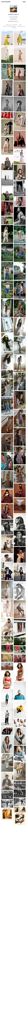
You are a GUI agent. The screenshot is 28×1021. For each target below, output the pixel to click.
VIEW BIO (14, 27)
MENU (24, 1)
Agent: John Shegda (8, 26)
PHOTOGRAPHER (13, 17)
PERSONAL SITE (21, 26)
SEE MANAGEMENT (6, 1)
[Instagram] (20, 24)
